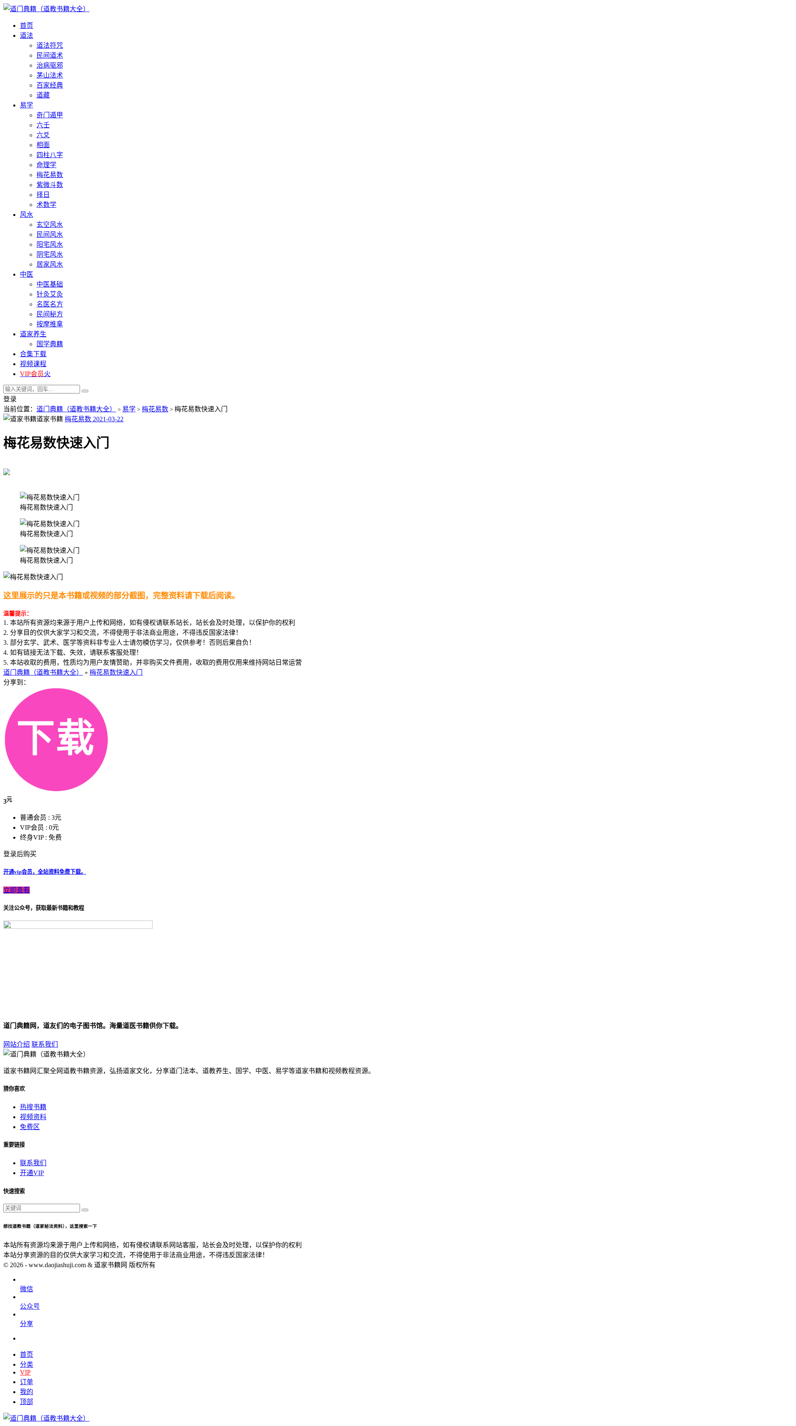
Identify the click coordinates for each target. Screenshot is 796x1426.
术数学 (46, 204)
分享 (26, 1323)
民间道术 (49, 55)
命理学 (46, 164)
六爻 (43, 134)
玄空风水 (49, 224)
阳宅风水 (49, 244)
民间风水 (49, 234)
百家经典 (49, 85)
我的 (26, 1391)
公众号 (30, 1306)
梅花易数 (49, 174)
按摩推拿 (49, 324)
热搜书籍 (33, 1106)
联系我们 (45, 1044)
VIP (25, 1372)
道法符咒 (49, 45)
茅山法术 (49, 75)
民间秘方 (49, 314)
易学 (129, 409)
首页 (26, 1354)
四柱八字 (49, 154)
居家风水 (49, 264)
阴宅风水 (49, 254)
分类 (26, 1364)
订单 (26, 1381)
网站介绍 (16, 1044)
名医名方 (49, 304)
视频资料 (33, 1116)
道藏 (43, 95)
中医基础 (49, 284)
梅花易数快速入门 (116, 672)
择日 (43, 194)
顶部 (26, 1401)
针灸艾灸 (49, 294)
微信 (26, 1288)
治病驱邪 (49, 65)
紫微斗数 (49, 184)
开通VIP (32, 1172)
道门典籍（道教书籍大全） (76, 409)
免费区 (30, 1126)
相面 (43, 144)
